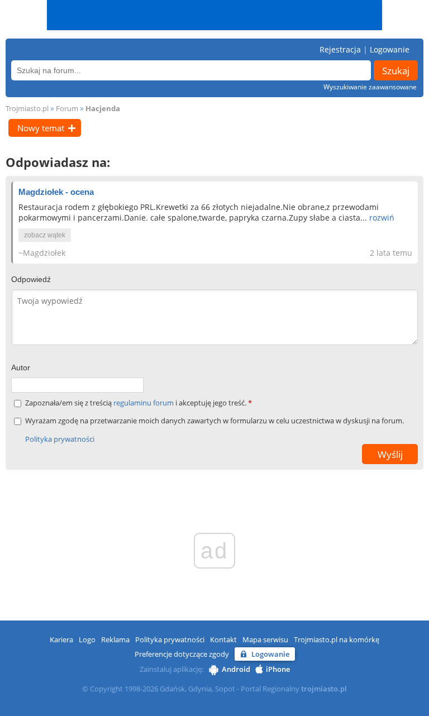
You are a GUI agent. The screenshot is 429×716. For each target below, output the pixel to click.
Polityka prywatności (59, 439)
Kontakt (223, 639)
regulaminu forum (144, 403)
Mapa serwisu (265, 639)
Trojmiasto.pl (27, 108)
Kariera (61, 639)
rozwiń (381, 217)
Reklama (115, 639)
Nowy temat (40, 127)
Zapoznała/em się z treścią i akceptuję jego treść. (138, 403)
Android (236, 669)
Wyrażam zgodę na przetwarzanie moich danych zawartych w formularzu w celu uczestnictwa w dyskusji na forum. (214, 421)
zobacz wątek (44, 235)
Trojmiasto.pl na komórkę (336, 639)
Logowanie (389, 49)
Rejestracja (340, 49)
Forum (67, 108)
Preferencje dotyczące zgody (182, 654)
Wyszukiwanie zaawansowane (370, 87)
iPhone (278, 669)
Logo (87, 639)
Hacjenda (102, 108)
